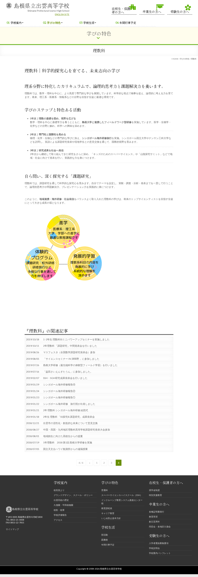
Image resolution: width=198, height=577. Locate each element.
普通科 (104, 490)
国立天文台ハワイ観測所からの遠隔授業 (65, 449)
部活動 (104, 534)
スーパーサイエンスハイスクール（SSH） (121, 495)
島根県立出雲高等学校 (41, 5)
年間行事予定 (127, 23)
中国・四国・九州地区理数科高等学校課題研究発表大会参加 (76, 429)
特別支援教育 (155, 495)
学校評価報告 (60, 515)
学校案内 (16, 23)
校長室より (59, 490)
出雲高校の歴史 (61, 500)
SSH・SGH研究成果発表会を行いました (65, 378)
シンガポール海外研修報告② (59, 391)
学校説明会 (154, 548)
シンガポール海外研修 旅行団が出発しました (69, 403)
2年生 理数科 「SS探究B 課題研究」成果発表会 (69, 416)
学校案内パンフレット (160, 553)
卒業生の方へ (152, 11)
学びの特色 (54, 23)
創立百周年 (154, 521)
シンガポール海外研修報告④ (59, 384)
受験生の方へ (179, 11)
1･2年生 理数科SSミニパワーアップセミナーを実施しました (76, 339)
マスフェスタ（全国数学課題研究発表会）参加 (69, 352)
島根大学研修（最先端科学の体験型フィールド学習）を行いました (80, 365)
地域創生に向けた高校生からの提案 (63, 436)
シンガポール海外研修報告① (59, 397)
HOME (175, 59)
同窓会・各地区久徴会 (160, 526)
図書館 (104, 539)
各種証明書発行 (156, 511)
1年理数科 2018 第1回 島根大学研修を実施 (67, 442)
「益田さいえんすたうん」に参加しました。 (68, 371)
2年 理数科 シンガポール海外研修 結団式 (65, 410)
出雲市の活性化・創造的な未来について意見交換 (70, 423)
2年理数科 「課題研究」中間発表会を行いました (70, 345)
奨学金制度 (154, 490)
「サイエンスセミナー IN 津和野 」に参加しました (71, 358)
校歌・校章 (59, 510)
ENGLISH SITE (62, 14)
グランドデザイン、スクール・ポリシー (73, 495)
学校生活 (88, 23)
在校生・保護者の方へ (121, 10)
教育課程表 (106, 508)
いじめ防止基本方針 (111, 518)
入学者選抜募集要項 (158, 543)
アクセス (58, 520)
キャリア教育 (107, 513)
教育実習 (153, 516)
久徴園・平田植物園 (63, 505)
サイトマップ (12, 529)
